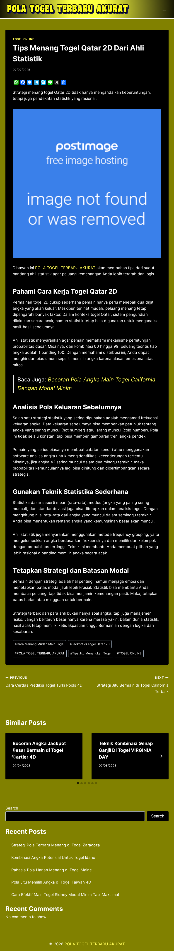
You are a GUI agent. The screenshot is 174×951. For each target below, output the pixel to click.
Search (11, 808)
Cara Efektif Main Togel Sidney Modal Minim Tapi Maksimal (65, 894)
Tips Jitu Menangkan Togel (90, 653)
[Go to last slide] (12, 756)
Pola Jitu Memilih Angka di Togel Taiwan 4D (51, 882)
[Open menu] (164, 8)
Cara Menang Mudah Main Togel (39, 644)
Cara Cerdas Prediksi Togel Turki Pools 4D (43, 682)
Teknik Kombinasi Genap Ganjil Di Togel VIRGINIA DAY (126, 750)
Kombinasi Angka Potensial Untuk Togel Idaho (53, 857)
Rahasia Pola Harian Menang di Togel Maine (51, 870)
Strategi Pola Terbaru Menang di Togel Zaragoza (55, 845)
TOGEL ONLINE (23, 39)
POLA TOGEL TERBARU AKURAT (40, 653)
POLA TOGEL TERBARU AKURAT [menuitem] (65, 268)
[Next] (161, 756)
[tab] (78, 783)
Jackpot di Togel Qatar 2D (90, 644)
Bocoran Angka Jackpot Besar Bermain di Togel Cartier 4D (39, 750)
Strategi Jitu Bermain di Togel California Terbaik (133, 685)
